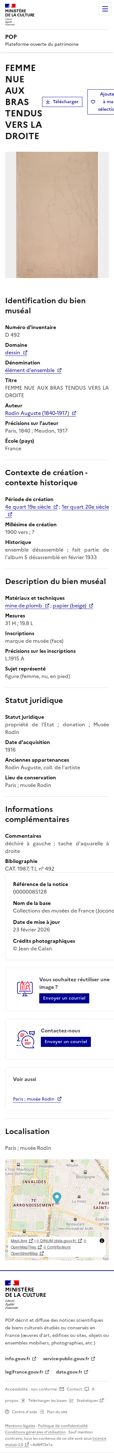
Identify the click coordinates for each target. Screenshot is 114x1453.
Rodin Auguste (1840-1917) (37, 413)
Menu (105, 9)
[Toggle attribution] (102, 1240)
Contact (74, 1389)
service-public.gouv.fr (66, 1359)
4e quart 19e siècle (28, 507)
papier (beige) (69, 605)
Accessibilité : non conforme (31, 1389)
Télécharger (66, 101)
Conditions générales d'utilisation (35, 1432)
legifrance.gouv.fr (24, 1372)
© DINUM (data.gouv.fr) (56, 1240)
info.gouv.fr (17, 1359)
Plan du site (57, 1412)
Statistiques (87, 1400)
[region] (57, 1209)
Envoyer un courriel (64, 998)
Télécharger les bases (47, 1400)
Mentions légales (20, 1426)
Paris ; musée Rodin (33, 1099)
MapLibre (19, 1240)
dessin (12, 352)
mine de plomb (23, 605)
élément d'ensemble (29, 370)
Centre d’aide (24, 1412)
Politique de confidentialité (63, 1426)
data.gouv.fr (69, 1372)
